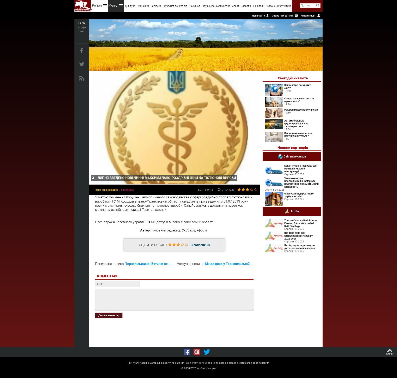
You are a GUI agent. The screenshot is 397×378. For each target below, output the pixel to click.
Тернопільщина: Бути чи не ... (148, 263)
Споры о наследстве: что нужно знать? (299, 100)
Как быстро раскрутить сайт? (298, 86)
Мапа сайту (258, 15)
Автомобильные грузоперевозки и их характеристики (296, 123)
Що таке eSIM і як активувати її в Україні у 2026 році (298, 235)
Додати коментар (108, 315)
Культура (129, 5)
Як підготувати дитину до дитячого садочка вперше (299, 246)
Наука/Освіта (170, 5)
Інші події (258, 5)
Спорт (235, 5)
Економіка (143, 5)
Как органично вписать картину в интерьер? (298, 134)
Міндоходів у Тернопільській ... (229, 263)
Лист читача (284, 5)
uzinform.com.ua (197, 362)
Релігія (183, 5)
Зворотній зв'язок (282, 15)
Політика (156, 5)
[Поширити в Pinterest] (197, 352)
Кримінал (194, 5)
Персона (270, 5)
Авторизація (308, 15)
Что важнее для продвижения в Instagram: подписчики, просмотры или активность (301, 182)
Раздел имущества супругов (301, 109)
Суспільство (223, 5)
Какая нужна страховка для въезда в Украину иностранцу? (300, 168)
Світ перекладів (295, 156)
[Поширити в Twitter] (206, 352)
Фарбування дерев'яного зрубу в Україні (299, 195)
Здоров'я (246, 5)
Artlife (295, 211)
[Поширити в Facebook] (187, 352)
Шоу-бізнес (208, 5)
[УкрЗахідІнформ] (83, 6)
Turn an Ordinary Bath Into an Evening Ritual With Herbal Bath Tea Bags (300, 223)
